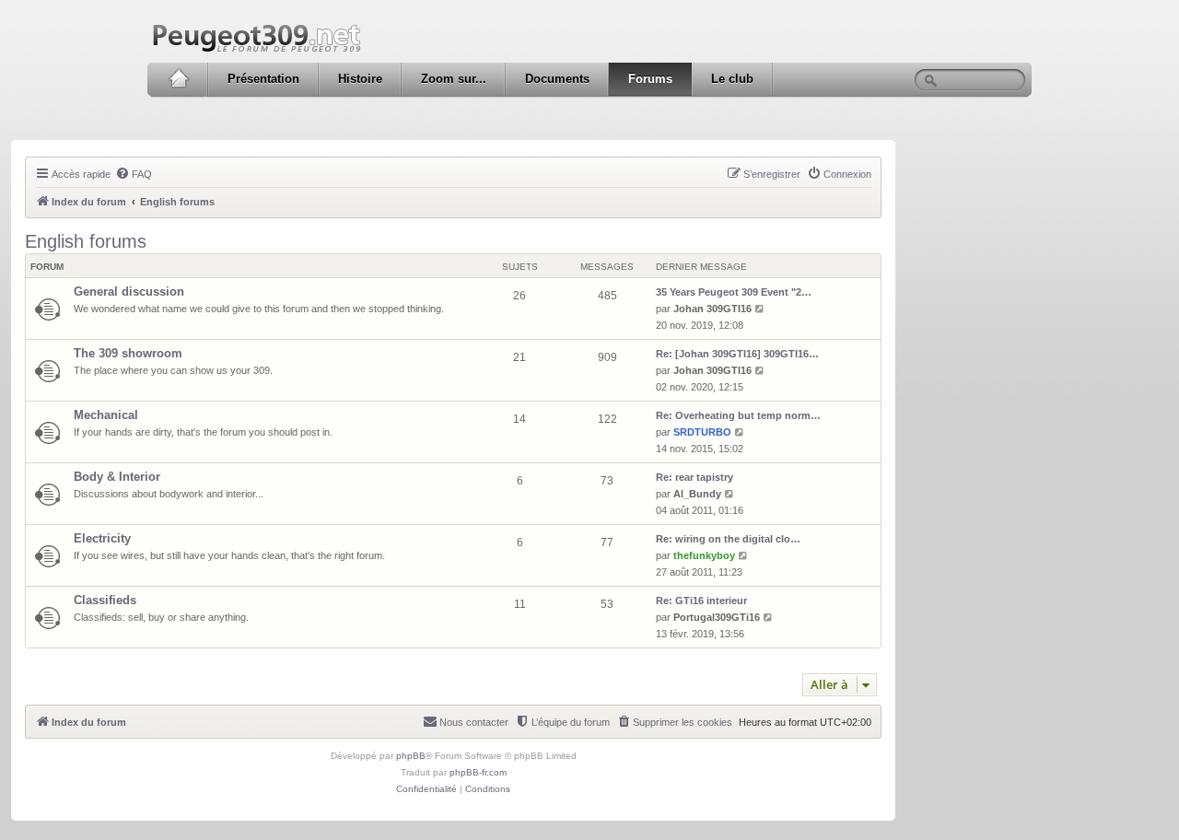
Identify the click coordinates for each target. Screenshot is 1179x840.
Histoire (360, 79)
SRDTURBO (702, 432)
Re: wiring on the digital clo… (728, 538)
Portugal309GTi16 (716, 617)
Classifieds (105, 600)
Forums (650, 79)
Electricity (102, 538)
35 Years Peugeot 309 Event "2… (733, 292)
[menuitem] (133, 174)
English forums (85, 241)
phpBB (411, 756)
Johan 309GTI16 (712, 308)
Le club (732, 79)
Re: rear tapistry (694, 477)
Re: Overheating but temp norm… (738, 415)
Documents (557, 79)
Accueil (178, 79)
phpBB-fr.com (478, 772)
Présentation (263, 79)
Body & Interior (117, 477)
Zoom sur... (453, 79)
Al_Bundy (697, 493)
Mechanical (106, 415)
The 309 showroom (128, 353)
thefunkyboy (704, 555)
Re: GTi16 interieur (701, 600)
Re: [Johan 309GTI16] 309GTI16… (737, 353)
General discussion (129, 291)
